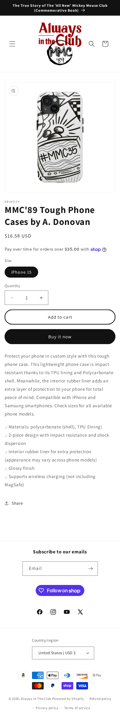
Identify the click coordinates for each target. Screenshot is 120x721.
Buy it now (60, 337)
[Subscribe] (91, 568)
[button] (12, 44)
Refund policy (100, 698)
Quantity (12, 285)
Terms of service (77, 708)
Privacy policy (47, 708)
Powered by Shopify (68, 698)
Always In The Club (36, 698)
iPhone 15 (21, 272)
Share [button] (17, 503)
